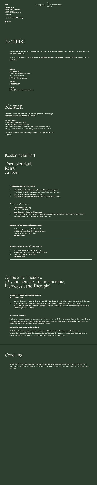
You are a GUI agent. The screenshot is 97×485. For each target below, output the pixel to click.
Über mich (8, 21)
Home (6, 4)
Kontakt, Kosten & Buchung (14, 18)
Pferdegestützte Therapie (12, 9)
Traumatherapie (9, 11)
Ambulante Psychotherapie (13, 13)
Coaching (8, 14)
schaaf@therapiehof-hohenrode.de (51, 57)
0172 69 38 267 (15, 84)
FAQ (6, 23)
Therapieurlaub (9, 7)
